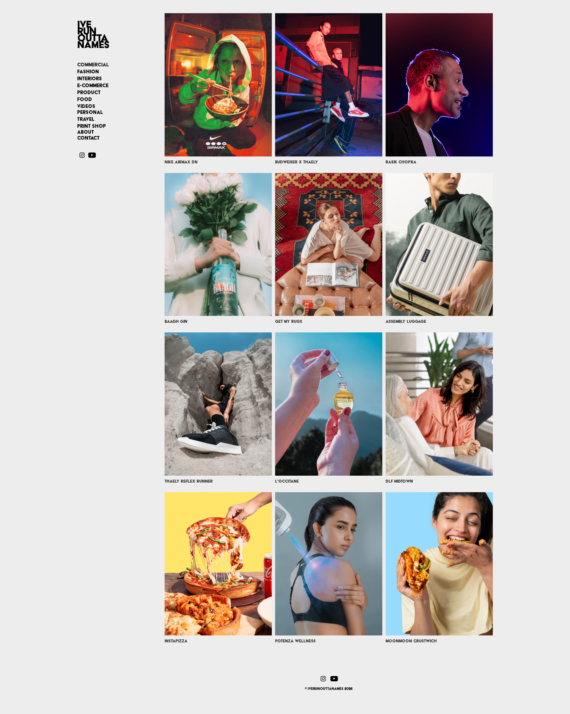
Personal (90, 112)
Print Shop (91, 126)
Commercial (93, 65)
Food (84, 99)
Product (89, 92)
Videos (86, 106)
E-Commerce (93, 85)
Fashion (88, 72)
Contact (88, 138)
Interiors (89, 79)
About (85, 132)
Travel (85, 119)
